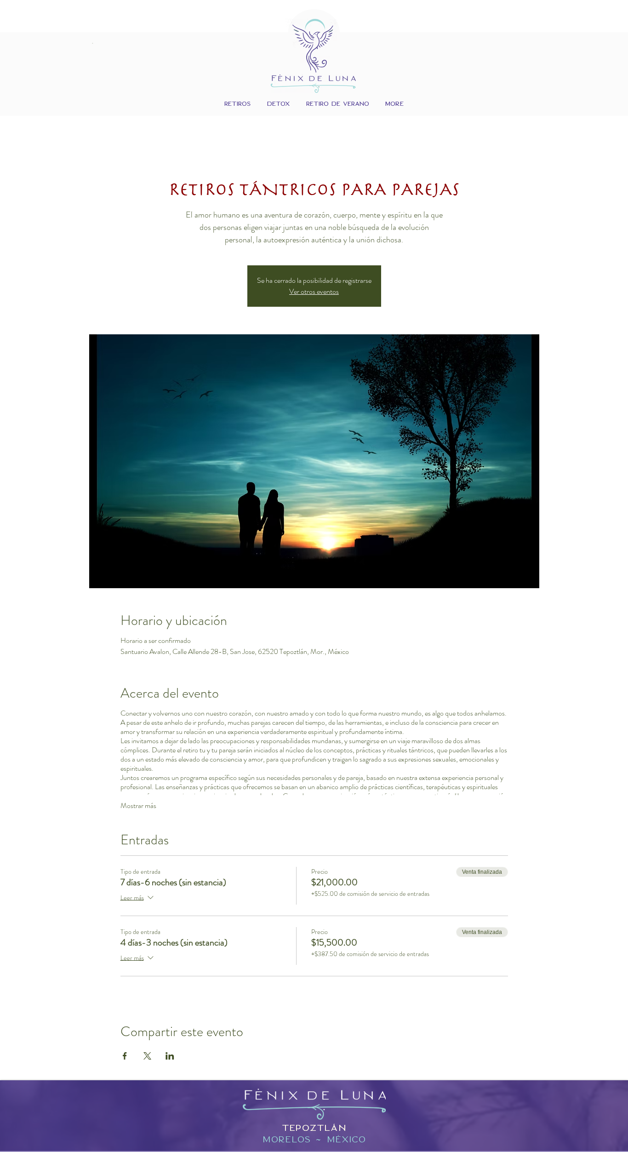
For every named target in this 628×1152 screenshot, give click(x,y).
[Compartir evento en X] (147, 1056)
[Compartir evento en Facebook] (124, 1056)
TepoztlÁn (314, 1128)
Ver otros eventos (314, 291)
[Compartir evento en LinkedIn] (170, 1056)
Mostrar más (138, 806)
